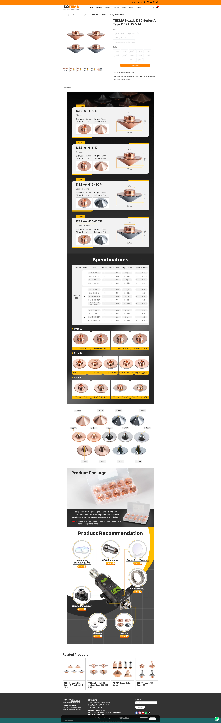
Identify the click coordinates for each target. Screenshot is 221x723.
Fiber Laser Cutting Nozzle (81, 15)
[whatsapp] (154, 2)
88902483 (77, 707)
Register (139, 2)
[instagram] (147, 2)
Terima (153, 719)
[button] (152, 7)
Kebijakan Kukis (69, 720)
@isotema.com (76, 709)
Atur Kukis (144, 719)
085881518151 (75, 701)
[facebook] (144, 2)
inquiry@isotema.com (73, 702)
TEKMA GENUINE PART (127, 72)
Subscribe (140, 707)
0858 (72, 707)
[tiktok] (157, 2)
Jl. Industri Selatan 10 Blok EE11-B (99, 702)
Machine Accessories (128, 76)
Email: (65, 709)
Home (66, 15)
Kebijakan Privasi (124, 718)
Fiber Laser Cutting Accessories (145, 76)
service (69, 709)
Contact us (135, 65)
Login (133, 2)
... (70, 15)
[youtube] (150, 2)
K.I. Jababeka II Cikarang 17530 (98, 704)
